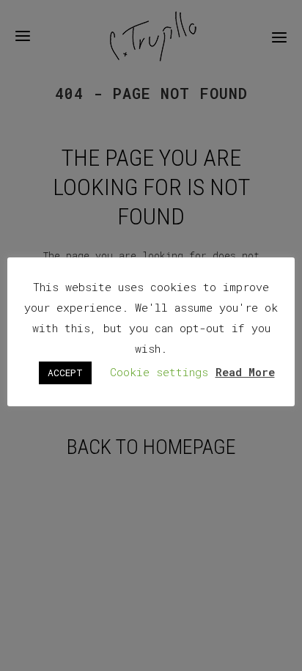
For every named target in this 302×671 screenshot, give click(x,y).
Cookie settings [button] (159, 371)
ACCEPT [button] (65, 372)
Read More (245, 371)
